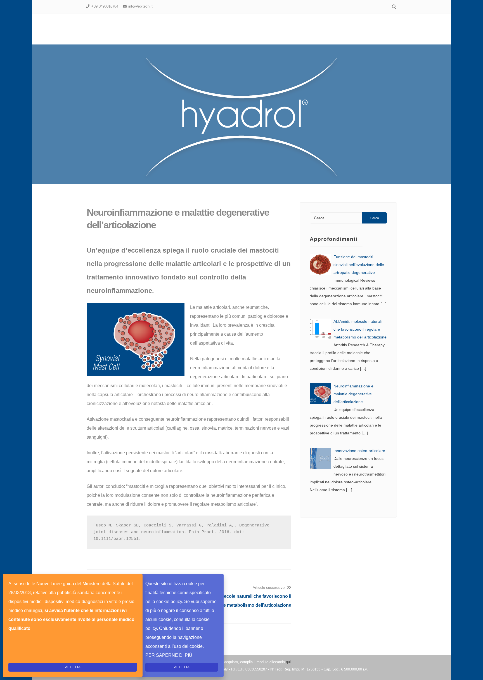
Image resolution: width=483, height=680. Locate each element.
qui (288, 662)
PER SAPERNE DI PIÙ (168, 655)
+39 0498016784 (104, 6)
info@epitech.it (140, 6)
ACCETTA (182, 667)
